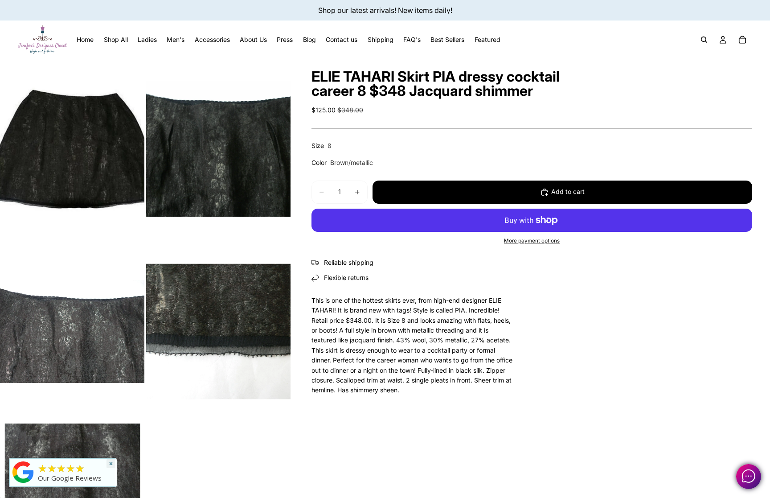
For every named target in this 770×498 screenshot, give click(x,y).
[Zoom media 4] (218, 331)
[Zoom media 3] (72, 331)
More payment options (532, 241)
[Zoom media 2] (218, 149)
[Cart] (742, 39)
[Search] (704, 39)
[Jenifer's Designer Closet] (23, 472)
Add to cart (568, 191)
